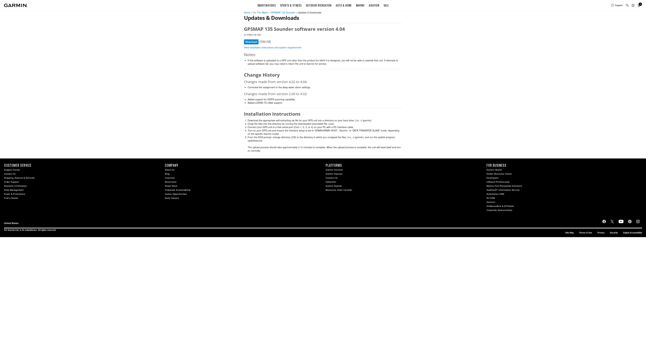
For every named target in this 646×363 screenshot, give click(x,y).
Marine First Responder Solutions (504, 186)
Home (247, 12)
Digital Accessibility (632, 232)
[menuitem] (617, 5)
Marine (360, 5)
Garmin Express (334, 174)
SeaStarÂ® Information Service (503, 190)
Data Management (14, 190)
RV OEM (491, 198)
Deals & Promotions (14, 194)
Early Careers (172, 198)
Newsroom (170, 182)
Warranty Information (15, 186)
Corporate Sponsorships (499, 210)
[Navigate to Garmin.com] (16, 5)
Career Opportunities (176, 194)
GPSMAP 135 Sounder (283, 12)
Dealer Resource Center (499, 174)
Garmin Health (494, 170)
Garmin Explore (334, 186)
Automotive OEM (495, 194)
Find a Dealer (11, 198)
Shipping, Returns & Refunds (19, 178)
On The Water (260, 12)
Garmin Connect (334, 170)
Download (251, 42)
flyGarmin (331, 182)
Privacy (600, 232)
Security (614, 232)
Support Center (12, 170)
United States (11, 223)
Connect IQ (332, 178)
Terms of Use (585, 232)
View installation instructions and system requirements (272, 47)
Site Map (569, 232)
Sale (386, 5)
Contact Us (10, 174)
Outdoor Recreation (319, 5)
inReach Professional (498, 182)
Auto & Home (344, 5)
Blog (167, 174)
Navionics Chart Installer (339, 190)
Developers (493, 178)
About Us (169, 170)
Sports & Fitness (290, 5)
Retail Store (171, 186)
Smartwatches (266, 5)
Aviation (374, 5)
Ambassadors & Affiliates (500, 206)
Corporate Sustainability (178, 190)
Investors (170, 178)
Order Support (11, 182)
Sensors (491, 202)
